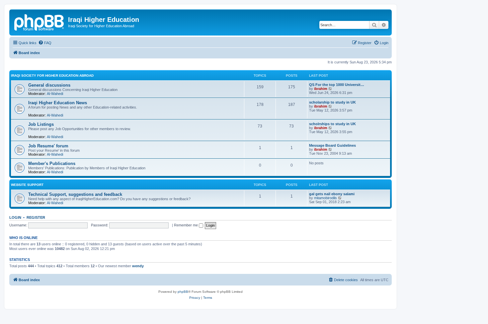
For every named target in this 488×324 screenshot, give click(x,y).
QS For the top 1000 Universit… (336, 85)
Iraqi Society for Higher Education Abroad (52, 75)
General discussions (49, 85)
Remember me (186, 225)
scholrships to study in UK (332, 124)
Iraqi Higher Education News (57, 102)
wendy (138, 266)
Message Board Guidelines (332, 145)
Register (36, 217)
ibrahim (320, 89)
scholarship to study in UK (332, 102)
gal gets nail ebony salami (332, 194)
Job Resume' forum (48, 145)
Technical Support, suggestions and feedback (75, 194)
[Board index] (39, 21)
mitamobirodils (325, 198)
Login (15, 217)
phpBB (183, 291)
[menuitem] (44, 43)
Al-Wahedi (55, 94)
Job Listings (41, 124)
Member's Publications (51, 163)
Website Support (27, 185)
